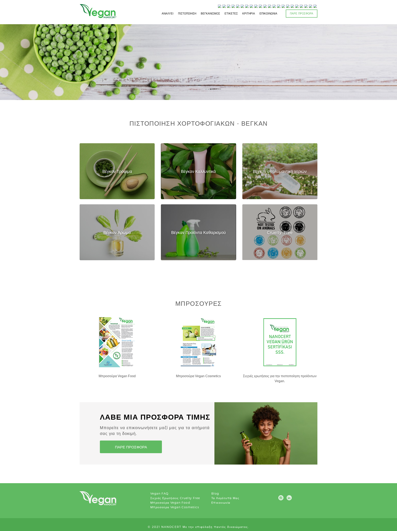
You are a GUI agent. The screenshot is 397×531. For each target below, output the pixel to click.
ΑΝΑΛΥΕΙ (167, 13)
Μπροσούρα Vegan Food (170, 502)
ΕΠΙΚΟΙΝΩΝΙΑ (268, 13)
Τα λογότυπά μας (225, 498)
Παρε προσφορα (131, 447)
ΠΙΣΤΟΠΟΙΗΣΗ (187, 13)
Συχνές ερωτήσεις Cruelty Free (175, 498)
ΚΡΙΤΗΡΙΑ (248, 13)
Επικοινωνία (220, 502)
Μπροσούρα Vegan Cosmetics (174, 507)
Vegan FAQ (159, 493)
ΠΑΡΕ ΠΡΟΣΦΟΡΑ (301, 13)
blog (215, 493)
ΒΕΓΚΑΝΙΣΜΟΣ (210, 13)
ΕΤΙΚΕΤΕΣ (231, 13)
